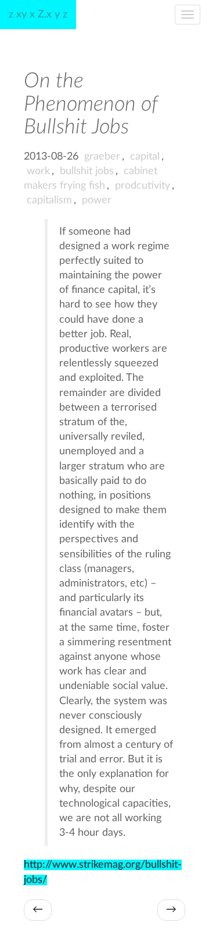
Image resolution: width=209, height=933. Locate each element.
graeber (102, 156)
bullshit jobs (87, 171)
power (96, 200)
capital (145, 156)
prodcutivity (142, 186)
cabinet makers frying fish (90, 178)
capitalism (49, 200)
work (38, 171)
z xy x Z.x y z (38, 14)
